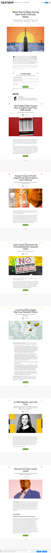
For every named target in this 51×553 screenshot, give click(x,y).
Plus (20, 2)
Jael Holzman (26, 253)
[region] (25, 551)
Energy (25, 174)
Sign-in (43, 2)
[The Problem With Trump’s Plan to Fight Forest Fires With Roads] (25, 126)
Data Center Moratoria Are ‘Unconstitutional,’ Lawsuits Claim (25, 246)
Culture (25, 10)
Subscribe (46, 2)
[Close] (50, 551)
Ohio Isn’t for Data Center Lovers (25, 470)
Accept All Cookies (44, 551)
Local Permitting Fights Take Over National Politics (25, 311)
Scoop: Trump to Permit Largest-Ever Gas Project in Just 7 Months (25, 178)
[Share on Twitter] (14, 94)
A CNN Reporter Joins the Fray (25, 403)
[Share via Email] (16, 94)
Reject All (39, 551)
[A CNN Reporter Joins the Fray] (25, 423)
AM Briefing (25, 467)
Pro (22, 2)
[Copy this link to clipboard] (17, 94)
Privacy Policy (32, 88)
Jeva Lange (20, 97)
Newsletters (17, 2)
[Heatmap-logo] (7, 2)
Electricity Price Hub (26, 2)
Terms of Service (23, 88)
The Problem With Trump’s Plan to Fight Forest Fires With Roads (25, 108)
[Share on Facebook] (13, 94)
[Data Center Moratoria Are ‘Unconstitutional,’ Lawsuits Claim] (25, 265)
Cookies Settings (33, 551)
